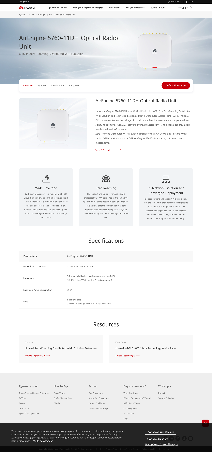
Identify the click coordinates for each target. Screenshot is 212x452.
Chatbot (57, 403)
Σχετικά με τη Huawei (29, 413)
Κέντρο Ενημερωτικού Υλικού (137, 398)
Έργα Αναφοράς (131, 393)
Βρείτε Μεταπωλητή (63, 398)
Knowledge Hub (130, 408)
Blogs (125, 418)
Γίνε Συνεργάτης (96, 393)
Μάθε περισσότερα (43, 441)
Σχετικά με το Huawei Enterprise (34, 393)
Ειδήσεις (23, 398)
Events (22, 403)
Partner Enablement (98, 403)
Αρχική (22, 15)
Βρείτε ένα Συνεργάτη (99, 398)
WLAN (31, 15)
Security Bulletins (166, 398)
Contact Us (24, 408)
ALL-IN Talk (128, 413)
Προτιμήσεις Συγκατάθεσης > (161, 444)
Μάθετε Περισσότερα (99, 408)
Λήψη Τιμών (59, 393)
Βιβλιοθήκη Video (131, 403)
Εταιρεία (162, 393)
